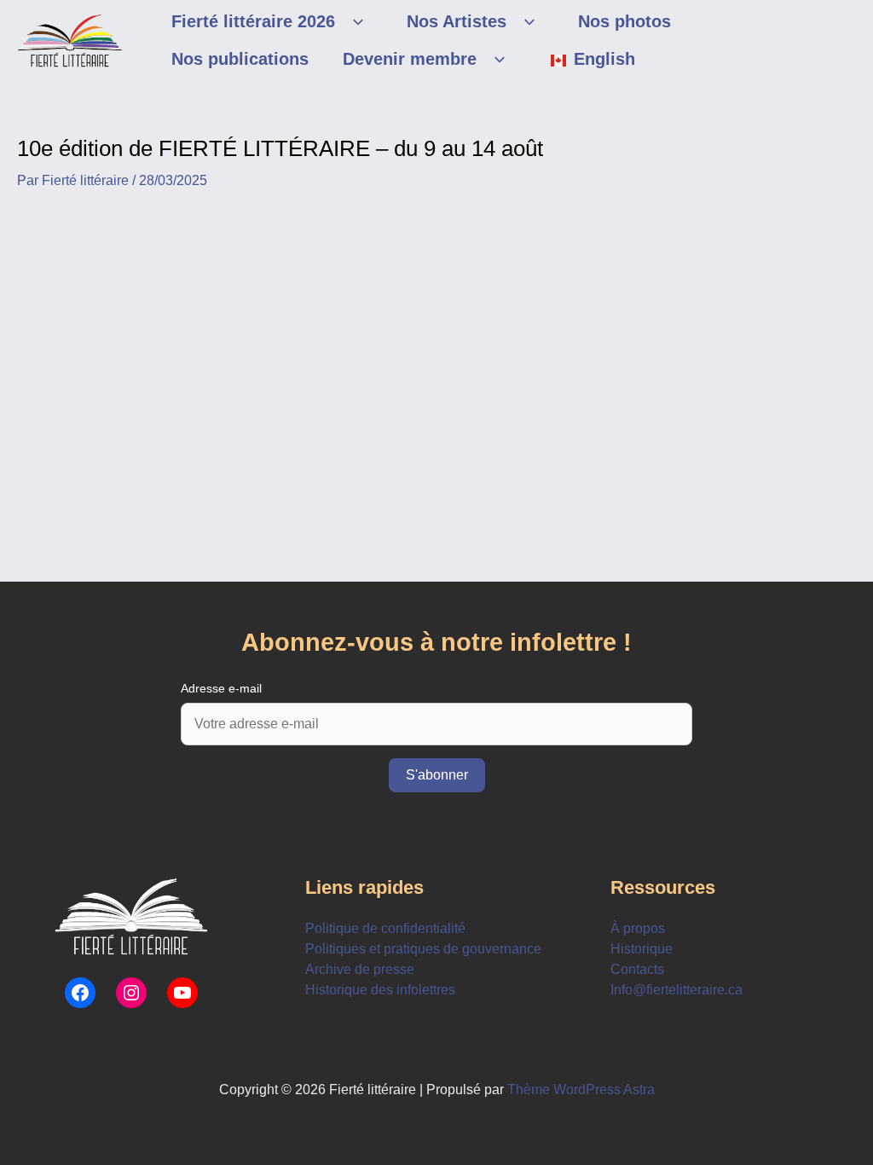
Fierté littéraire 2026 (253, 21)
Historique (641, 949)
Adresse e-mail (221, 688)
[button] (354, 21)
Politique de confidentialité (385, 928)
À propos (637, 928)
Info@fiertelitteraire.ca (676, 989)
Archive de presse (359, 969)
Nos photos (624, 21)
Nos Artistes (456, 21)
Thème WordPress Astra (581, 1089)
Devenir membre (410, 58)
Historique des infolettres (380, 989)
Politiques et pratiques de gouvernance (423, 949)
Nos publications (240, 58)
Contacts (637, 969)
